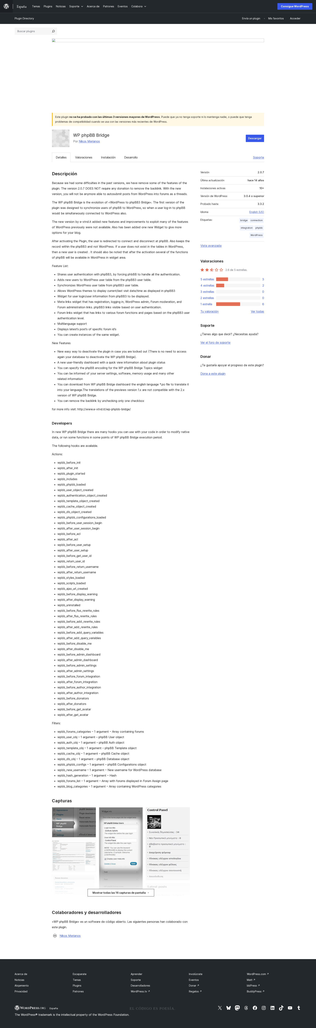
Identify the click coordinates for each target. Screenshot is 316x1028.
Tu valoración (209, 311)
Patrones (78, 991)
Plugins (77, 985)
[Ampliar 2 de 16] (91, 845)
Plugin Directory (24, 18)
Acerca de (21, 974)
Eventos (194, 979)
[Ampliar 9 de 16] (138, 812)
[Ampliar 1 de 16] (91, 812)
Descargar (255, 138)
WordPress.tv (140, 991)
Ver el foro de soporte (215, 342)
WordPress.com (258, 974)
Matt (251, 979)
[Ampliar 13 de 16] (185, 812)
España (54, 1008)
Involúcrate (195, 974)
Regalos (195, 991)
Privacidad (21, 991)
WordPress (257, 235)
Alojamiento (22, 985)
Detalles (61, 157)
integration (247, 227)
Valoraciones (83, 157)
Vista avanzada (210, 245)
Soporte (258, 157)
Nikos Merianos (89, 141)
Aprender (136, 974)
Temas (77, 979)
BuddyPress (256, 991)
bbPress (253, 985)
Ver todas (257, 311)
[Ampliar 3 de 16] (91, 879)
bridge (244, 220)
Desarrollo (131, 157)
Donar (194, 985)
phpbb (259, 227)
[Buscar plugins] (53, 31)
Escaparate (79, 974)
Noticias (19, 979)
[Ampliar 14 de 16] (185, 888)
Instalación (108, 157)
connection (257, 220)
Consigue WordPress (295, 6)
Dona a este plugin (212, 373)
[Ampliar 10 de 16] (138, 900)
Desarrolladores (140, 985)
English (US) (256, 211)
